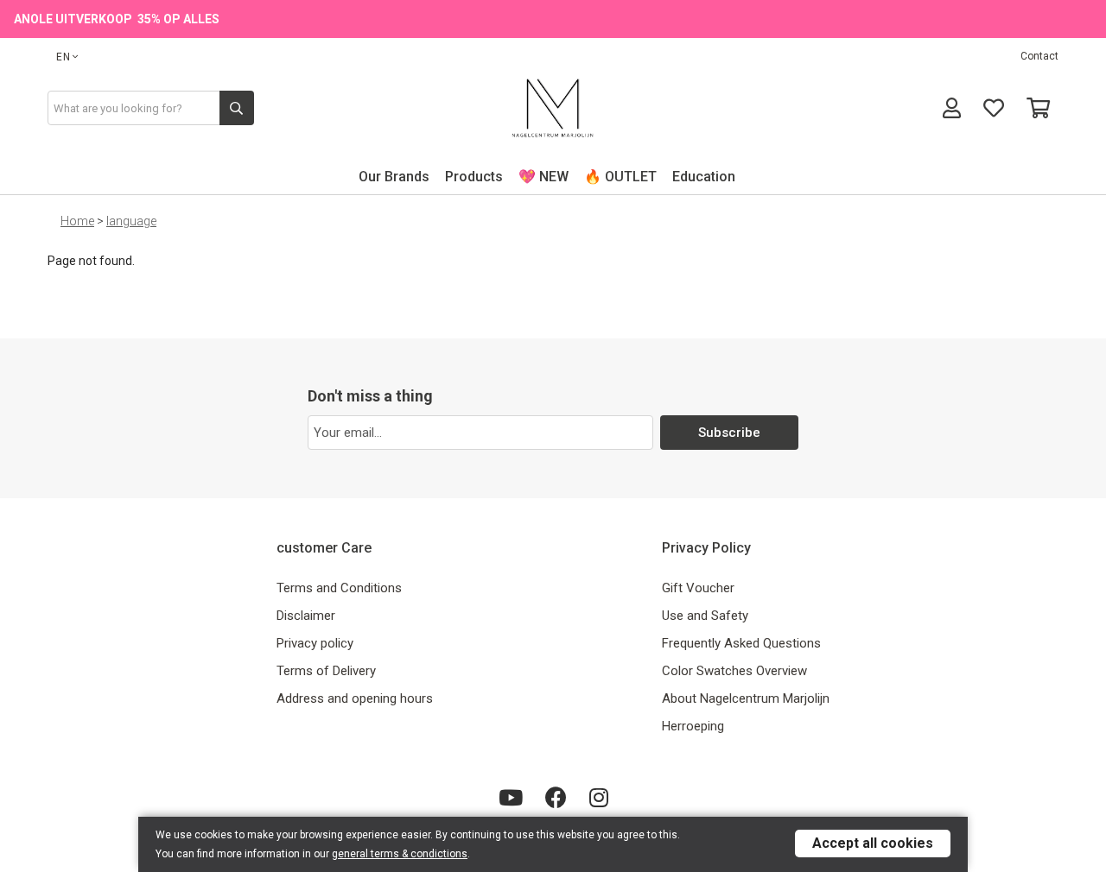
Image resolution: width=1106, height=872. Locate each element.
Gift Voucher (698, 588)
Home (77, 221)
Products (474, 176)
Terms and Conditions (339, 588)
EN (63, 57)
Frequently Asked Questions (741, 643)
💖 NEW (543, 176)
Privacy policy (314, 643)
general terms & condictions (399, 854)
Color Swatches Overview (734, 671)
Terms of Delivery (326, 671)
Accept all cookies (872, 843)
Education (703, 176)
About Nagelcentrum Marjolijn (746, 698)
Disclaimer (305, 615)
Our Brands (394, 176)
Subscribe (729, 432)
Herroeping (693, 726)
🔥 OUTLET (620, 176)
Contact (1039, 56)
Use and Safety (705, 615)
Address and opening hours (354, 698)
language (131, 221)
